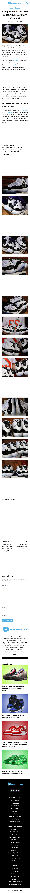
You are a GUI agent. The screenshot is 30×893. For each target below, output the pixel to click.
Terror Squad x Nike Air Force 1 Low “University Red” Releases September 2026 (14, 744)
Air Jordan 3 (15, 803)
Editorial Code (15, 876)
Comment (6, 585)
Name (4, 608)
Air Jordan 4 (15, 806)
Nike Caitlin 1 (15, 861)
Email (4, 615)
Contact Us (15, 871)
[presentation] (15, 674)
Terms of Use (15, 879)
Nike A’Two (15, 855)
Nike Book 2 (15, 850)
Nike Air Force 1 (15, 819)
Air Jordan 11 (16, 61)
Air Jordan (17, 8)
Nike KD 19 (15, 834)
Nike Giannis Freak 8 (15, 837)
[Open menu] (3, 3)
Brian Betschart (12, 22)
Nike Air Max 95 (15, 821)
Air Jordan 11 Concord (17, 536)
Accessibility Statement (15, 882)
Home (11, 8)
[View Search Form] (27, 3)
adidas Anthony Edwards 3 (15, 853)
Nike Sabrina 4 (15, 845)
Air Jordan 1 (15, 800)
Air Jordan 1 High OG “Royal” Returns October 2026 (13, 716)
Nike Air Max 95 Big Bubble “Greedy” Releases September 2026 (14, 688)
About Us (15, 868)
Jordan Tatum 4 (15, 842)
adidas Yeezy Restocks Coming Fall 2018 (22, 545)
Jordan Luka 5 (15, 840)
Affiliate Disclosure (15, 884)
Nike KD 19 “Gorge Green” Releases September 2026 (12, 772)
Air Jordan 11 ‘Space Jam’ (14, 65)
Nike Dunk (15, 814)
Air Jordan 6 (15, 808)
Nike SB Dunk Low (15, 816)
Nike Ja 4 (15, 847)
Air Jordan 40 (15, 829)
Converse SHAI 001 (15, 858)
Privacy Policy (15, 874)
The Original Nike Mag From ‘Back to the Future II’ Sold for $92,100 (7, 546)
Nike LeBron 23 (15, 832)
